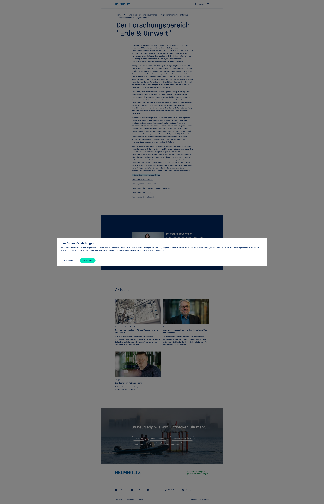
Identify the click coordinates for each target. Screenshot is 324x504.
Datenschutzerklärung (156, 250)
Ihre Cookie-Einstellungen (77, 243)
